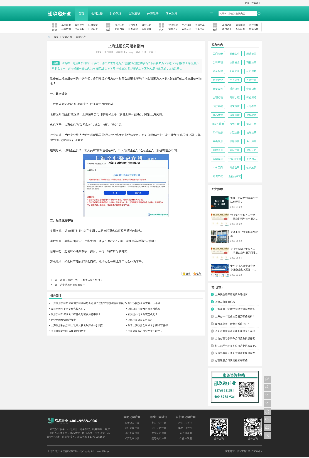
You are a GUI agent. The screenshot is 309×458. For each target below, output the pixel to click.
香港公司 (186, 29)
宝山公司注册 (158, 422)
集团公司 (218, 158)
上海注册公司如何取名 (140, 319)
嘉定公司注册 (158, 438)
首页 (81, 13)
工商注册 (66, 24)
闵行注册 (218, 132)
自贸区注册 (218, 123)
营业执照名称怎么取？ (72, 284)
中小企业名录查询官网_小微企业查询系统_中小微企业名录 (243, 269)
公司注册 (97, 13)
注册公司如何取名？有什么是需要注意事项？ (76, 314)
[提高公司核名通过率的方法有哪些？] (220, 202)
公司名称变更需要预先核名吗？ (68, 308)
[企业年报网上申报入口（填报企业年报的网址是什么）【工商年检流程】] (220, 253)
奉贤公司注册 (132, 422)
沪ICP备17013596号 (248, 451)
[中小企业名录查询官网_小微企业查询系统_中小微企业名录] (220, 270)
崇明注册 (235, 123)
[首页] (48, 37)
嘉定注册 (235, 150)
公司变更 (133, 24)
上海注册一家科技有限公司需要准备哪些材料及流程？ (237, 309)
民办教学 (251, 106)
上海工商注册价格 (225, 301)
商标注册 (119, 24)
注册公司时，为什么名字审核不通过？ (81, 280)
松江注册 (251, 132)
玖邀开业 (230, 451)
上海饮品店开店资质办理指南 (231, 294)
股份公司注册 (185, 422)
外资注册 (153, 13)
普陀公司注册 (158, 433)
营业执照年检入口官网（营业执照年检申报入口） (242, 218)
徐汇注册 (235, 132)
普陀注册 (218, 150)
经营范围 (66, 29)
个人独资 (186, 24)
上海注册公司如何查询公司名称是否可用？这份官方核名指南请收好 (88, 303)
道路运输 (253, 29)
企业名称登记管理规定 (63, 319)
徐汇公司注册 (132, 433)
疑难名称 (67, 36)
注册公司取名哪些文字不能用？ (145, 330)
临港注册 (235, 141)
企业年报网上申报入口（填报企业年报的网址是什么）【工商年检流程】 (244, 252)
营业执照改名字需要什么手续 (144, 303)
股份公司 (251, 150)
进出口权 (119, 29)
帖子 (222, 13)
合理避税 (134, 13)
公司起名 (79, 24)
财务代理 (115, 13)
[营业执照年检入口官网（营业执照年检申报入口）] (220, 219)
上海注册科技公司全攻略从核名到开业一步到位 (77, 325)
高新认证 (235, 97)
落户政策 (171, 13)
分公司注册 (234, 158)
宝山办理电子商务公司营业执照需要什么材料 (237, 353)
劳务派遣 (240, 24)
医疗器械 (253, 24)
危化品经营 (234, 176)
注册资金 (93, 24)
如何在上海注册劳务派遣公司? (232, 323)
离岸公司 (173, 29)
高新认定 (227, 24)
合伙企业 (173, 24)
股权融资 (93, 29)
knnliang (128, 52)
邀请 (188, 273)
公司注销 (146, 24)
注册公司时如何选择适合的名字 (68, 330)
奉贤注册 (251, 123)
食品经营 (240, 29)
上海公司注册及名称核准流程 (144, 308)
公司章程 (79, 29)
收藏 (198, 273)
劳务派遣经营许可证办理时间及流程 (235, 331)
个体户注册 (186, 438)
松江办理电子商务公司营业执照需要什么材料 (237, 345)
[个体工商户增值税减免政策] (220, 236)
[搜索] (259, 14)
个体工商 (218, 167)
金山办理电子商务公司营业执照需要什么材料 (237, 338)
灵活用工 (200, 24)
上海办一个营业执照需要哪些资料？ (235, 316)
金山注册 (251, 141)
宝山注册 (218, 141)
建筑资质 (227, 29)
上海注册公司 (67, 78)
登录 (247, 3)
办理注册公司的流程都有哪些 (231, 360)
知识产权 (218, 176)
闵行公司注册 (132, 428)
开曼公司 (200, 29)
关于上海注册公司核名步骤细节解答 (148, 325)
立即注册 (256, 3)
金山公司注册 (158, 428)
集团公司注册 (185, 428)
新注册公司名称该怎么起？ (143, 314)
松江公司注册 (132, 438)
